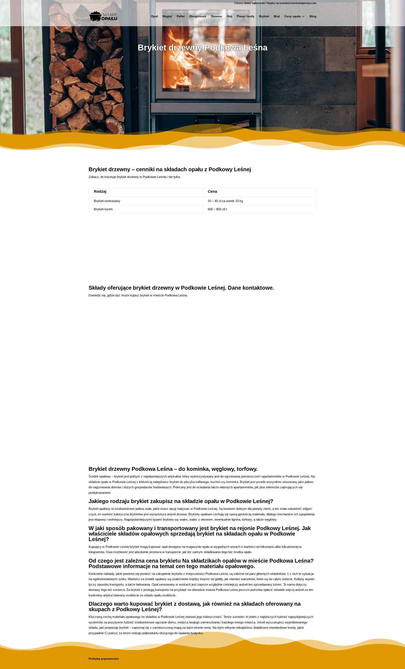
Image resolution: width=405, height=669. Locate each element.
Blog (313, 16)
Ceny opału (292, 16)
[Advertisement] (202, 89)
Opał (154, 16)
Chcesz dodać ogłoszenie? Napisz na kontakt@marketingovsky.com (275, 3)
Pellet (181, 16)
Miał (277, 16)
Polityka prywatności (104, 658)
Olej (229, 16)
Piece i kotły (245, 16)
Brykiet (264, 16)
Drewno (216, 16)
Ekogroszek (197, 16)
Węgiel (167, 16)
